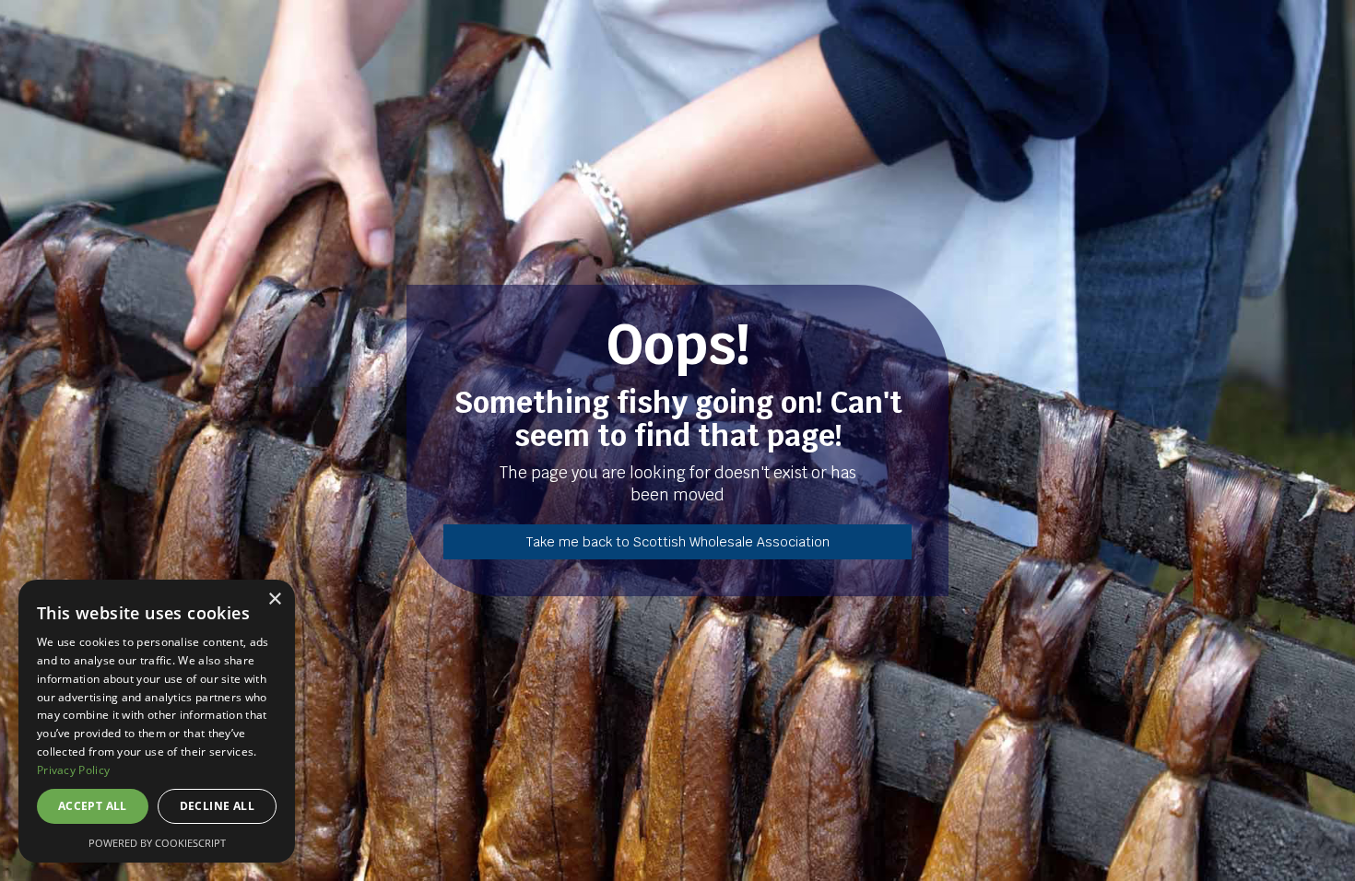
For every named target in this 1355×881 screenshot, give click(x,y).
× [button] (274, 599)
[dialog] (156, 721)
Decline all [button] (217, 806)
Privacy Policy (73, 770)
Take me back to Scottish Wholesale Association (678, 542)
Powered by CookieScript (157, 843)
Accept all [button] (92, 806)
